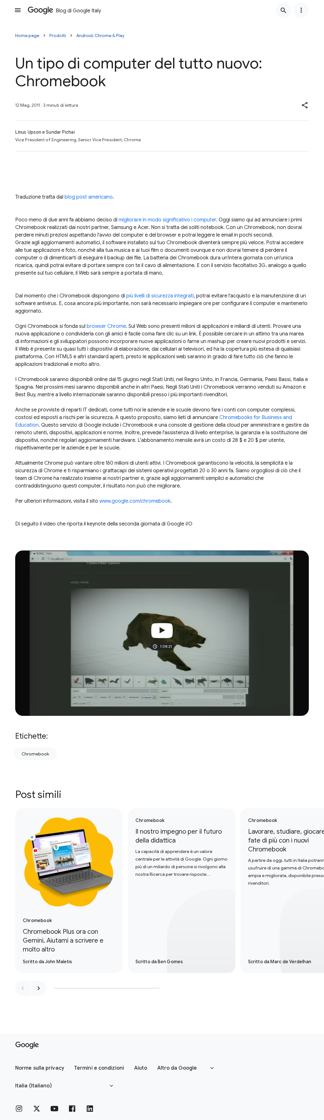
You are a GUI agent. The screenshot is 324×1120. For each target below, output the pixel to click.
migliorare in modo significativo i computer (167, 220)
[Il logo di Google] (27, 1045)
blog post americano (89, 197)
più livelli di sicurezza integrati (160, 296)
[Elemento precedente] (22, 988)
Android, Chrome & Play (100, 35)
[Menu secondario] (301, 10)
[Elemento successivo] (38, 988)
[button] (305, 105)
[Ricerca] (283, 10)
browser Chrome (106, 326)
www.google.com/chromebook (135, 501)
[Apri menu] (17, 10)
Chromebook (35, 754)
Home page (27, 35)
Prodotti (57, 35)
